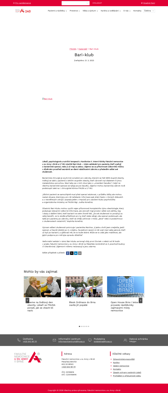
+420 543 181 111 (30, 341)
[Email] (79, 253)
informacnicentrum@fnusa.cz (71, 341)
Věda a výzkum (89, 11)
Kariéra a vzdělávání (110, 11)
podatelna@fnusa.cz (103, 341)
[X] (71, 253)
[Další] (140, 300)
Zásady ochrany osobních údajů (127, 372)
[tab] (79, 326)
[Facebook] (67, 253)
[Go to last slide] (27, 300)
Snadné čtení (149, 3)
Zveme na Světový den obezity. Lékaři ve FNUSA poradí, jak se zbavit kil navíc (41, 306)
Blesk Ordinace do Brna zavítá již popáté (82, 303)
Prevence (74, 11)
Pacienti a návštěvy (56, 11)
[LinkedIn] (75, 253)
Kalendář (83, 49)
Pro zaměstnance (23, 3)
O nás (125, 11)
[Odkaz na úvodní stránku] (28, 358)
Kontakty (137, 11)
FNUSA (73, 49)
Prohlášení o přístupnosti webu (127, 376)
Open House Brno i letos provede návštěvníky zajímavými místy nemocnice (124, 306)
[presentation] (42, 286)
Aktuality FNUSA (35, 317)
